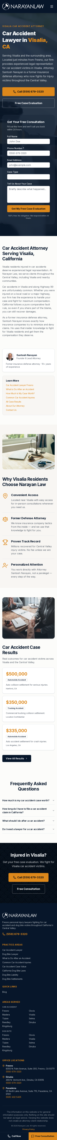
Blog (4, 992)
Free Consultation (28, 888)
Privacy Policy (29, 1129)
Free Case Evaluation (28, 103)
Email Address (14, 160)
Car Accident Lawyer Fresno (19, 385)
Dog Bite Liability (10, 975)
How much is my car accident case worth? (25, 800)
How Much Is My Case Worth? (20, 393)
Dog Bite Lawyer (10, 954)
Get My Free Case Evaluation (28, 208)
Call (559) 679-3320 (30, 91)
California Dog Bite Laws (14, 970)
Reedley (6, 1022)
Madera (6, 1014)
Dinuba (32, 1022)
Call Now (16, 1136)
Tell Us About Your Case (19, 183)
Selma (32, 1018)
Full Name (12, 136)
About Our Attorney (15, 406)
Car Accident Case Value (14, 966)
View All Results (15, 758)
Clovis (32, 1011)
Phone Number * (15, 148)
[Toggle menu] (52, 6)
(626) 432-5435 (13, 1097)
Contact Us (11, 410)
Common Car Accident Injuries (20, 397)
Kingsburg (7, 1026)
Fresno (5, 1011)
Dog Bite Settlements (12, 979)
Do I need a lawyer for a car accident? (23, 829)
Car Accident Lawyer (12, 950)
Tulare (5, 1018)
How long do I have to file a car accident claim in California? (24, 810)
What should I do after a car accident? (23, 820)
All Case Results (13, 401)
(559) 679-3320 (16, 934)
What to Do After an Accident (20, 389)
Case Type (12, 172)
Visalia (32, 1014)
